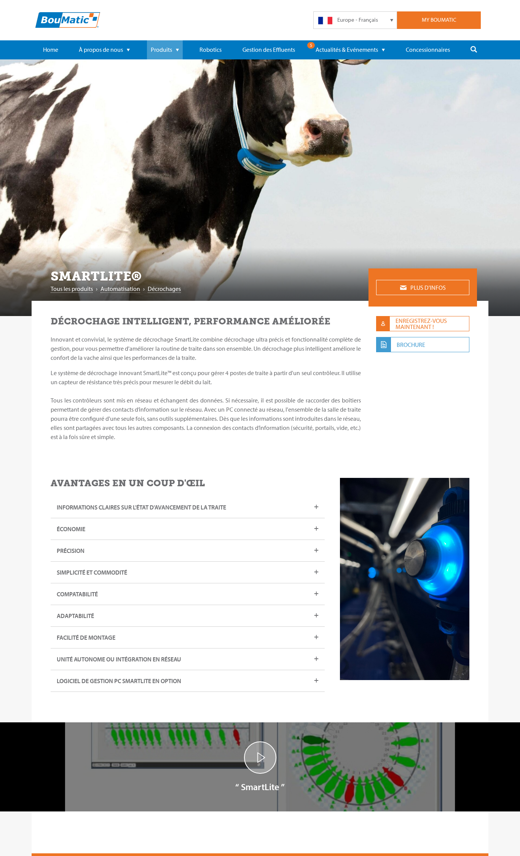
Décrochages (164, 288)
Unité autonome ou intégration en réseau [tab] (119, 659)
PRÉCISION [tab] (71, 550)
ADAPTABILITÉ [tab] (75, 616)
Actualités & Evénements (347, 49)
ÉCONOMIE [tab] (71, 529)
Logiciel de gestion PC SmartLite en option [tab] (119, 681)
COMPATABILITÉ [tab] (77, 594)
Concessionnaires (428, 49)
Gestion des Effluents (268, 49)
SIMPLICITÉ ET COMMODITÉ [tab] (92, 572)
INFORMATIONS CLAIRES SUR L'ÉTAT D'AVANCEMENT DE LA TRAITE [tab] (141, 507)
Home (50, 49)
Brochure (411, 344)
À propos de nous (101, 49)
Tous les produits (72, 288)
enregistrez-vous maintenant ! (421, 324)
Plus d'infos (428, 287)
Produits (161, 49)
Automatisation (120, 288)
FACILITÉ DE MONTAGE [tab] (86, 637)
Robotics (210, 49)
